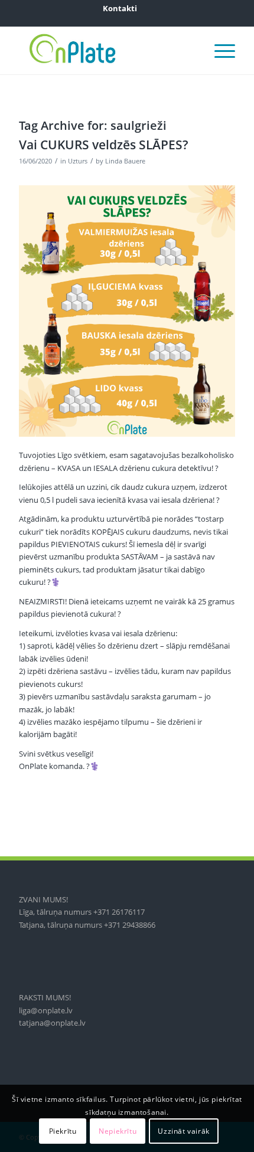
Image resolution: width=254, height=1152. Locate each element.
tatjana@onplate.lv (52, 1022)
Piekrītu (63, 1131)
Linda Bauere (125, 161)
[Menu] (219, 50)
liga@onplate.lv (46, 1010)
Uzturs (77, 161)
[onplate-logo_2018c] (105, 50)
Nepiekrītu (117, 1131)
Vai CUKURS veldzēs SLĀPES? (103, 144)
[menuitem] (120, 8)
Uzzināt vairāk (183, 1131)
